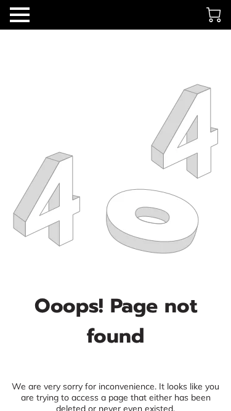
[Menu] (20, 15)
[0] (213, 14)
